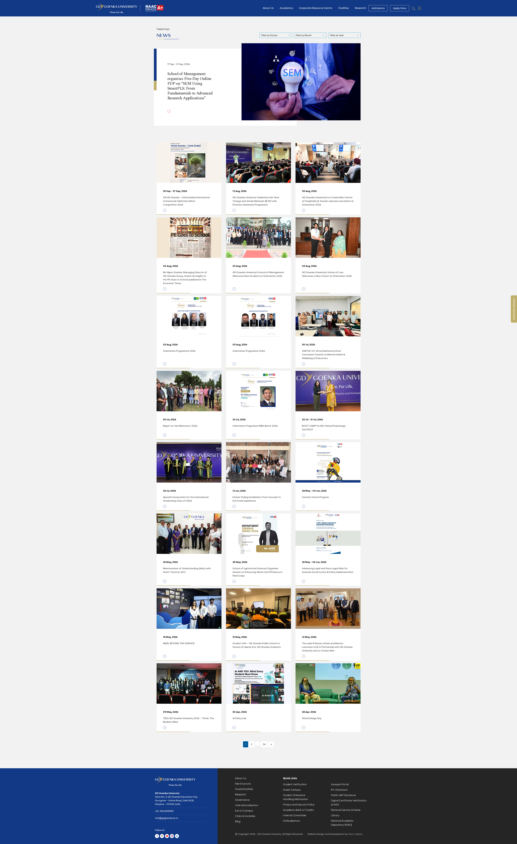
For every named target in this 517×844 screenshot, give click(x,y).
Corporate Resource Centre (315, 8)
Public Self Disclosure (343, 795)
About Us (268, 8)
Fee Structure (243, 783)
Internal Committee (294, 815)
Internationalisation (246, 805)
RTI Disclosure (339, 789)
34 (264, 744)
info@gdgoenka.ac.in (166, 818)
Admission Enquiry (514, 309)
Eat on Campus (244, 810)
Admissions (378, 8)
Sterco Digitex (355, 834)
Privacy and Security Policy (299, 804)
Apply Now (399, 8)
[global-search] (413, 8)
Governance (242, 800)
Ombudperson (291, 820)
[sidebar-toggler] (419, 8)
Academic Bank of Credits (298, 810)
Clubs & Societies (245, 816)
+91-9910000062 (164, 811)
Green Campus (292, 789)
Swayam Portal (340, 784)
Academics (286, 8)
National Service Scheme (345, 810)
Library (335, 815)
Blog (237, 821)
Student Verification (295, 784)
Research (360, 8)
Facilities (343, 8)
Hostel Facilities (244, 789)
